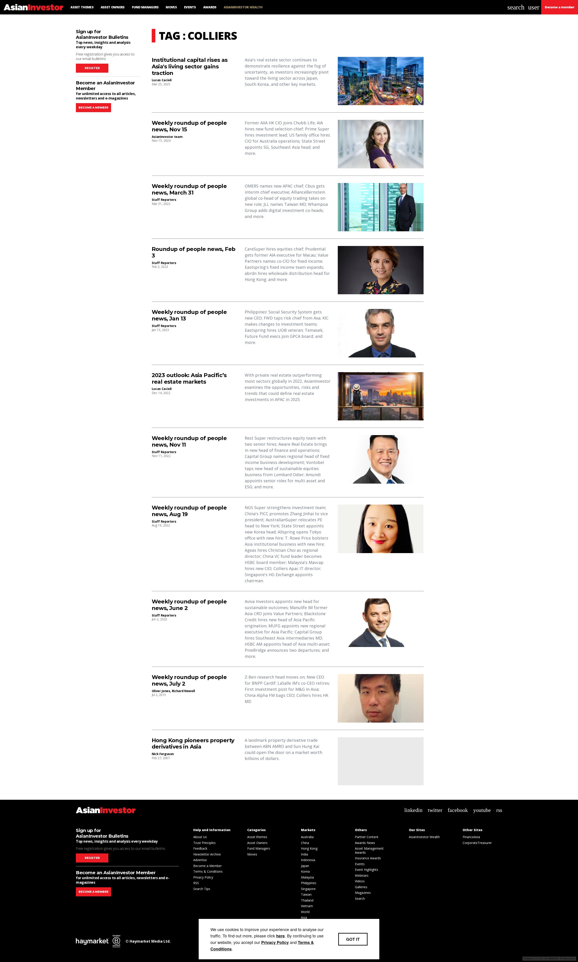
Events (360, 864)
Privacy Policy (203, 877)
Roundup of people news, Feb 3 (193, 252)
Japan (305, 866)
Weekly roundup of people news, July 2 (189, 680)
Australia (307, 837)
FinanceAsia (471, 837)
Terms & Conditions (208, 871)
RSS (196, 883)
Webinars (361, 875)
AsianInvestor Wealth (424, 837)
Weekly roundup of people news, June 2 (189, 604)
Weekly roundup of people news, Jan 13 (189, 315)
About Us (200, 837)
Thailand (307, 900)
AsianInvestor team (167, 136)
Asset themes (257, 837)
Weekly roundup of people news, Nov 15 (189, 126)
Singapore (308, 889)
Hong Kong (309, 848)
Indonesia (308, 860)
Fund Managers (258, 848)
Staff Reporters (164, 199)
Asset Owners (257, 843)
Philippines (308, 883)
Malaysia (307, 877)
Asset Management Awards (369, 850)
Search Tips (201, 889)
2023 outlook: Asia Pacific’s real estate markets (189, 378)
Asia (304, 917)
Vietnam (307, 906)
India (304, 854)
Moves (252, 854)
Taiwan (306, 894)
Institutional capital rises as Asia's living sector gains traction (190, 66)
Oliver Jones (161, 691)
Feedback (200, 848)
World (305, 912)
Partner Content (366, 837)
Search (360, 898)
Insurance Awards (368, 858)
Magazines (363, 892)
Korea (305, 871)
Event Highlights (366, 869)
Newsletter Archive (207, 854)
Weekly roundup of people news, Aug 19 (189, 511)
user (533, 7)
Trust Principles (204, 843)
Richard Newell (183, 691)
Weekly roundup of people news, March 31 (189, 189)
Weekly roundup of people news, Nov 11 (189, 441)
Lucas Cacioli (162, 80)
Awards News (365, 843)
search (515, 7)
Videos (360, 881)
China (305, 843)
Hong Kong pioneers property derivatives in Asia (193, 743)
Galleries (361, 887)
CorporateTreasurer (477, 843)
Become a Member (207, 866)
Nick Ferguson (163, 754)
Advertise (200, 860)
